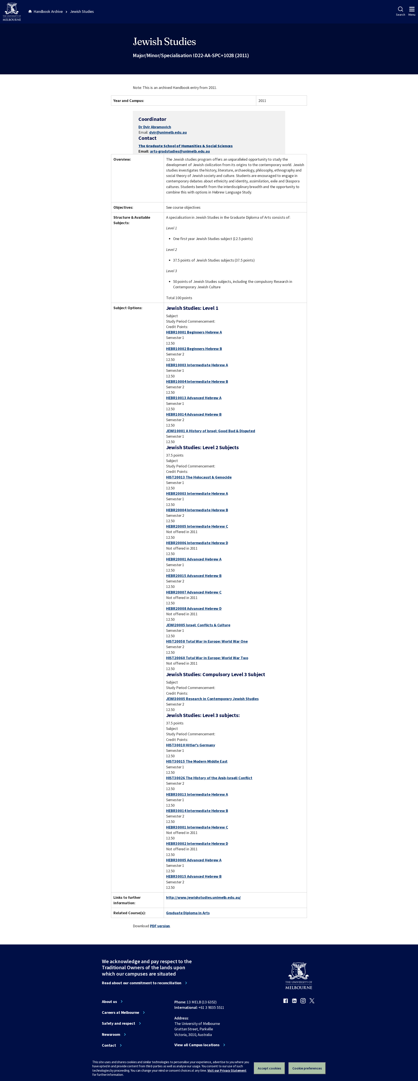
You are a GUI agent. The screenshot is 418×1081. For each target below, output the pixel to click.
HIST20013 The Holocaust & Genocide (199, 477)
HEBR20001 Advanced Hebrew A (193, 559)
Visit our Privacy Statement (226, 1070)
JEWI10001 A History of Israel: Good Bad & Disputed (210, 430)
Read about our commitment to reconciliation (141, 983)
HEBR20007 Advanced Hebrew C (194, 592)
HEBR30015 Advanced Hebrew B (194, 876)
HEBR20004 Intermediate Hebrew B (197, 509)
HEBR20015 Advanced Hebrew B (194, 575)
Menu (411, 15)
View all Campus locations (196, 1045)
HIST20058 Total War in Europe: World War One (207, 641)
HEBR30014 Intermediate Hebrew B (197, 810)
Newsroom (111, 1034)
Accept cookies (269, 1068)
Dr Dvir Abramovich (154, 126)
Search (400, 15)
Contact (109, 1045)
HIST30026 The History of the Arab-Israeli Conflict (209, 777)
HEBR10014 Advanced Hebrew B (194, 414)
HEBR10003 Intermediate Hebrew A (197, 364)
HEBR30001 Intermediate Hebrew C (197, 827)
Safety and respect (118, 1023)
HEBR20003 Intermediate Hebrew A (197, 493)
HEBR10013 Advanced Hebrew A (193, 397)
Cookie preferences (307, 1068)
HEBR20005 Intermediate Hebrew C (197, 526)
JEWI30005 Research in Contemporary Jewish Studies (212, 698)
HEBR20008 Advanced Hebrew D (194, 608)
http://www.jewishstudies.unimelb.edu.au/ (203, 897)
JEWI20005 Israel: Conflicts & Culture (198, 624)
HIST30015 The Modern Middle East (197, 761)
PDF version (160, 925)
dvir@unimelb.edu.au (168, 132)
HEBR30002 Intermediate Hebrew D (197, 843)
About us (109, 1001)
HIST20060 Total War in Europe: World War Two (207, 657)
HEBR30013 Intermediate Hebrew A (197, 794)
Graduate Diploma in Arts (188, 912)
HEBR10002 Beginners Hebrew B (194, 348)
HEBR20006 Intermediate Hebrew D (197, 542)
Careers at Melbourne (120, 1012)
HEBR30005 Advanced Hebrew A (193, 859)
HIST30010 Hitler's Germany (190, 744)
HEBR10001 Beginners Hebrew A (194, 332)
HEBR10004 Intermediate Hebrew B (197, 381)
